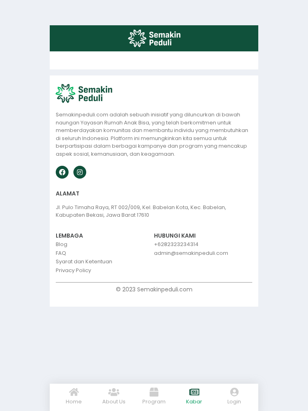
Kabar (194, 401)
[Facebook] (62, 172)
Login (234, 401)
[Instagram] (79, 172)
